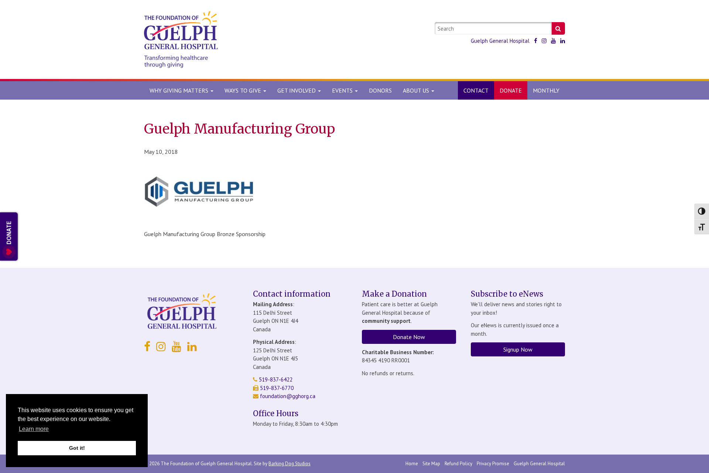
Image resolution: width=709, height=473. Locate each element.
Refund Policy (458, 463)
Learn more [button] (34, 429)
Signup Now (517, 349)
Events (343, 90)
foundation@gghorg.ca (287, 396)
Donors (380, 90)
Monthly (546, 90)
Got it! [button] (77, 448)
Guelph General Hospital (500, 40)
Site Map (431, 463)
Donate (511, 90)
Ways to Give (244, 90)
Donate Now (409, 337)
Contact (476, 90)
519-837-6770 (276, 387)
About (416, 90)
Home (411, 463)
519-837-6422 (274, 379)
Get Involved (297, 90)
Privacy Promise (493, 463)
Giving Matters (180, 90)
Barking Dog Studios (289, 463)
